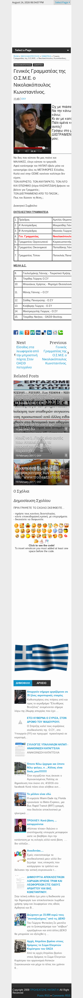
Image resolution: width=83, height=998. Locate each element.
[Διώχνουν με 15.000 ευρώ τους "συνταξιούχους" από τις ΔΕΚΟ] (20, 925)
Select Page (61, 2)
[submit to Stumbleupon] (32, 332)
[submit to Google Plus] (27, 332)
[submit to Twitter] (21, 332)
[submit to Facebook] (16, 332)
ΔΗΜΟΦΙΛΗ (23, 683)
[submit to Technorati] (60, 332)
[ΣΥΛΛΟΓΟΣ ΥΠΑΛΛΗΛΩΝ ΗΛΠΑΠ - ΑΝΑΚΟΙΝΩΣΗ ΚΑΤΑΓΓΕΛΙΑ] (20, 755)
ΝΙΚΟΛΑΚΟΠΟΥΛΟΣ (22, 65)
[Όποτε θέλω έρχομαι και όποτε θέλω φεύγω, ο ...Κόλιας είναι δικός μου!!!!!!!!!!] (20, 775)
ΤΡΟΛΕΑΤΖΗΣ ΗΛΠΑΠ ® (44, 989)
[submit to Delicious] (44, 332)
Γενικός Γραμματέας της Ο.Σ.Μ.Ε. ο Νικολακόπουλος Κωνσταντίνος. (40, 81)
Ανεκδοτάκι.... (35, 850)
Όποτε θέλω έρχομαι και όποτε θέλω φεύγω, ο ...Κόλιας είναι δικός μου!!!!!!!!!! (45, 767)
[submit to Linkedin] (49, 332)
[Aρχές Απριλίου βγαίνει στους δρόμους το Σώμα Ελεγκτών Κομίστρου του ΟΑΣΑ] (20, 952)
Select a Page (23, 50)
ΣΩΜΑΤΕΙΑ (38, 65)
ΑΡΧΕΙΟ (41, 683)
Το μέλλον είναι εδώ (39, 794)
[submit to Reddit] (55, 332)
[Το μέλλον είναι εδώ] (20, 805)
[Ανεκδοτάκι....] (20, 861)
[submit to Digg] (38, 332)
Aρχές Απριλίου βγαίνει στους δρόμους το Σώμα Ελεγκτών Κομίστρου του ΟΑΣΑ (45, 945)
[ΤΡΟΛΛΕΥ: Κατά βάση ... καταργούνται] (20, 831)
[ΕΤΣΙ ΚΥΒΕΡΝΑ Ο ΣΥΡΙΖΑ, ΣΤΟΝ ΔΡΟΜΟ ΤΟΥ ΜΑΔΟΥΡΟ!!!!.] (20, 726)
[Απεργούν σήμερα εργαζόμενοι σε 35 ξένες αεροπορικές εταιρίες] (20, 702)
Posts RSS (43, 995)
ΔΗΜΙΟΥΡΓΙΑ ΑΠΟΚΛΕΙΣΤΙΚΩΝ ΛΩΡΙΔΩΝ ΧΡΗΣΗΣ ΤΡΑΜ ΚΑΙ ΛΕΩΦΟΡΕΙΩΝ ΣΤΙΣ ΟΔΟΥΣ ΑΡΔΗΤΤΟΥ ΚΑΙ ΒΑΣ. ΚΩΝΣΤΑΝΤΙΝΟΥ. (45, 885)
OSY (23, 98)
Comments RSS (61, 995)
